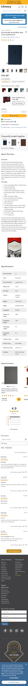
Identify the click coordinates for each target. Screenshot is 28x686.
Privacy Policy (4, 573)
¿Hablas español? (22, 27)
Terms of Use (4, 575)
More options (12, 386)
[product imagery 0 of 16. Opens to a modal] (14, 55)
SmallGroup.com (5, 603)
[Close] (26, 664)
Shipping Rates (19, 566)
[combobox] (14, 10)
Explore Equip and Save (14, 22)
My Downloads (19, 564)
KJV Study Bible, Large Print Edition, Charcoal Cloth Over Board (10, 390)
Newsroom (4, 567)
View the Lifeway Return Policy (18, 127)
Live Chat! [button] (18, 575)
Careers (3, 566)
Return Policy (18, 567)
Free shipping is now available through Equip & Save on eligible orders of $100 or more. (14, 2)
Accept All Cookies (14, 682)
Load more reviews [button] (14, 551)
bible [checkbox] (2, 447)
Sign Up (5, 624)
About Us (3, 562)
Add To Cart (15, 116)
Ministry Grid (4, 590)
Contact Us (4, 564)
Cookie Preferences (20, 571)
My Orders (18, 562)
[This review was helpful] (23, 472)
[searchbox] (12, 439)
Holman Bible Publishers (9, 37)
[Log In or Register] (19, 7)
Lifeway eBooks (5, 601)
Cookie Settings (14, 678)
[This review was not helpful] (25, 472)
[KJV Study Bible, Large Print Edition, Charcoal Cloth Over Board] (11, 375)
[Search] (24, 10)
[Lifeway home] (6, 6)
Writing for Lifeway (6, 577)
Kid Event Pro (4, 593)
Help (16, 573)
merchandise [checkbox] (9, 447)
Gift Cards (17, 569)
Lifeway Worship (5, 592)
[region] (14, 417)
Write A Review (14, 429)
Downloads (4, 595)
